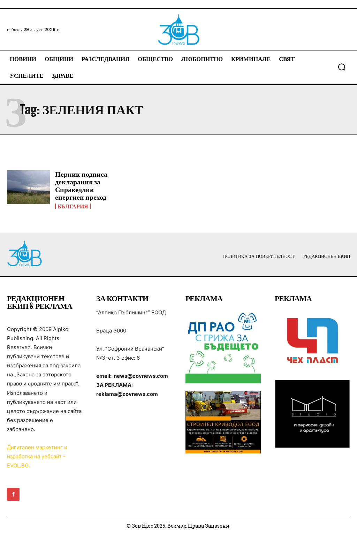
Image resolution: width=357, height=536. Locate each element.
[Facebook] (13, 494)
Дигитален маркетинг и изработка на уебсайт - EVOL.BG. (37, 456)
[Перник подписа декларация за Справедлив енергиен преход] (28, 187)
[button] (341, 67)
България (73, 206)
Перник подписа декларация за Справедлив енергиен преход (81, 185)
